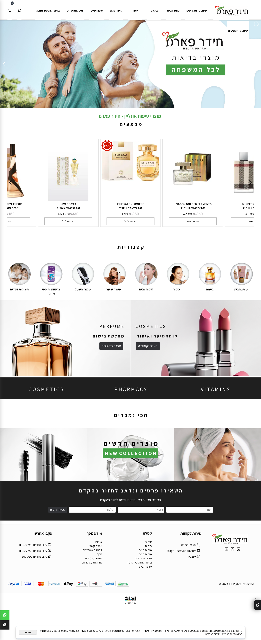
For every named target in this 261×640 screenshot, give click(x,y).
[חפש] (19, 10)
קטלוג (147, 533)
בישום (154, 10)
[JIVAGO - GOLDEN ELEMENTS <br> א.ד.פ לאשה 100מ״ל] (192, 200)
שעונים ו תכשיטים (196, 10)
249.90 (65, 214)
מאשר (28, 632)
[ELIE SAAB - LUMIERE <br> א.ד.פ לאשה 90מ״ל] (130, 180)
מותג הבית (173, 10)
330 (75, 214)
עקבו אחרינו (43, 533)
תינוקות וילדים (75, 10)
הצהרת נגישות (93, 558)
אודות (98, 542)
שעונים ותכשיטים (238, 31)
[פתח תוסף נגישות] (257, 605)
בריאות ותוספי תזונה (48, 10)
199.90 (251, 214)
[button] (68, 221)
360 (199, 214)
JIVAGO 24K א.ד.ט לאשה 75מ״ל (68, 206)
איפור (135, 10)
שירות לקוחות (191, 533)
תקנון (99, 554)
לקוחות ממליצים (92, 550)
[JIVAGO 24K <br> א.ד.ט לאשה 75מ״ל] (68, 200)
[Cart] (10, 10)
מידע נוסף (94, 533)
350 (135, 214)
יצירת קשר (95, 546)
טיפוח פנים (116, 10)
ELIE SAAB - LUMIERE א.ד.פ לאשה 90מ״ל (130, 206)
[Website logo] (230, 8)
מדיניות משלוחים (92, 562)
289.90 (189, 214)
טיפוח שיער (96, 10)
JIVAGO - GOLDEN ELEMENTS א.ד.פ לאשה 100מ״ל (192, 206)
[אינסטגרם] (5, 625)
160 (11, 214)
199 (127, 214)
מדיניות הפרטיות (212, 634)
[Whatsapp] (5, 615)
